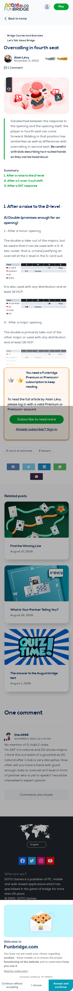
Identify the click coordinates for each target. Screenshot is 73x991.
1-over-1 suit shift (30, 181)
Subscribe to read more (36, 419)
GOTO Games (26, 898)
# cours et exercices (19, 450)
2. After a (11, 181)
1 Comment (15, 67)
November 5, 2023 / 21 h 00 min (32, 739)
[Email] (36, 476)
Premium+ (62, 59)
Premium (50, 59)
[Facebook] (13, 466)
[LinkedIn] (44, 466)
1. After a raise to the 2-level (24, 175)
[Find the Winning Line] (36, 520)
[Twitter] (28, 466)
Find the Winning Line (25, 546)
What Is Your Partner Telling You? (34, 610)
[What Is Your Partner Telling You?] (36, 583)
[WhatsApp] (60, 466)
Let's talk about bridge (21, 40)
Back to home (17, 19)
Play (61, 6)
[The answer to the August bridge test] (36, 647)
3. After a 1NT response (20, 186)
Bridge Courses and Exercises (25, 35)
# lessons (45, 450)
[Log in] (47, 7)
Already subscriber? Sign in (36, 429)
